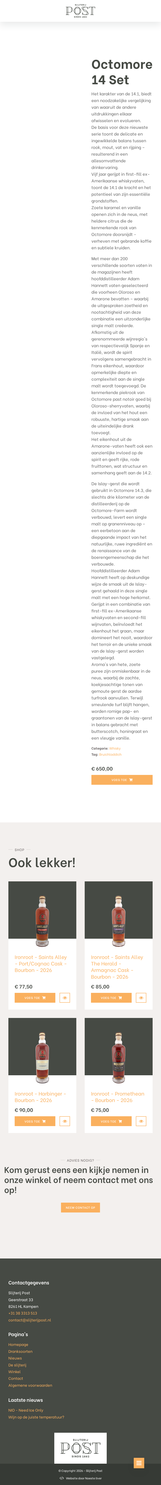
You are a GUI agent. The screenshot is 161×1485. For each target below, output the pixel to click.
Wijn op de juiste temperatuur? (36, 1417)
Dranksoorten (20, 1351)
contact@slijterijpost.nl (29, 1319)
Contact (15, 1378)
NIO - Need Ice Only (25, 1410)
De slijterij (17, 1364)
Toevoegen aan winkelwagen (122, 780)
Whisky (115, 748)
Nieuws (15, 1358)
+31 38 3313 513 (22, 1313)
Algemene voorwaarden (30, 1385)
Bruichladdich (110, 754)
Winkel (14, 1371)
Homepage (18, 1344)
